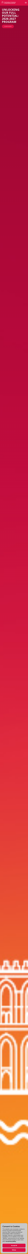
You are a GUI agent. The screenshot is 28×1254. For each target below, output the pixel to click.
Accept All (14, 1245)
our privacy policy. (11, 1241)
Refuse (14, 1250)
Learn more (8, 35)
